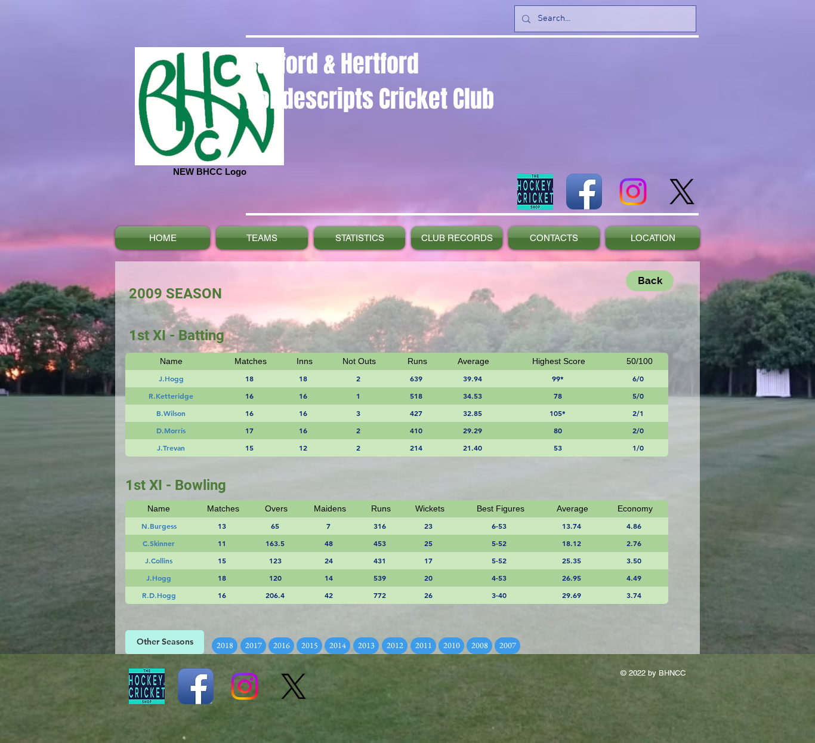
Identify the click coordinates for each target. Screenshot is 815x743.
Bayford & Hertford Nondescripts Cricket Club (370, 81)
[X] (682, 191)
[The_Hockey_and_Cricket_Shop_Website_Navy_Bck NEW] (535, 191)
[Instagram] (633, 191)
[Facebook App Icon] (584, 191)
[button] (164, 642)
